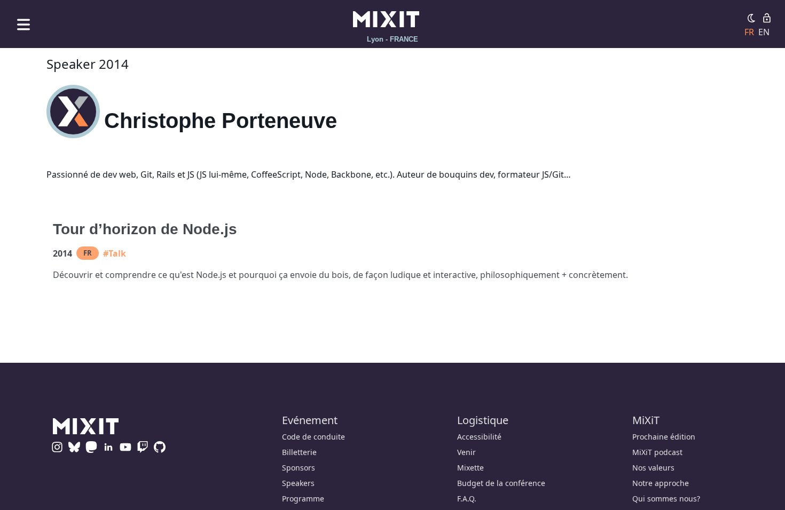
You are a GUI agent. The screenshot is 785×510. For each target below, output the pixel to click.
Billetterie (299, 452)
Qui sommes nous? (666, 498)
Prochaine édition (663, 437)
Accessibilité (479, 437)
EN (764, 32)
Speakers (298, 483)
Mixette (470, 468)
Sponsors (298, 468)
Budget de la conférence (501, 483)
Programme (303, 498)
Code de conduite (313, 437)
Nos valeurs (653, 468)
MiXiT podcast (657, 452)
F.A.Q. (466, 498)
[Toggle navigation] (23, 24)
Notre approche (660, 483)
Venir (466, 452)
